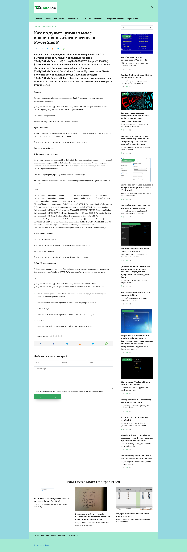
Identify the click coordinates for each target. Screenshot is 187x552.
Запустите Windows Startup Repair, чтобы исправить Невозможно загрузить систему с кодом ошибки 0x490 (137, 339)
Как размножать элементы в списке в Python (135, 293)
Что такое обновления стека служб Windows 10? (135, 250)
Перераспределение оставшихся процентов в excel (132, 514)
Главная (38, 19)
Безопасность (73, 19)
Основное (98, 19)
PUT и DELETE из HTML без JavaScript (134, 418)
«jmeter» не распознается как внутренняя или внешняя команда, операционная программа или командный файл (135, 271)
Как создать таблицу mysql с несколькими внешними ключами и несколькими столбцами (92, 517)
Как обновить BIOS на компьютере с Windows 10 (134, 58)
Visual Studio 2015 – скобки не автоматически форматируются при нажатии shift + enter (137, 438)
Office (48, 19)
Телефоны (59, 19)
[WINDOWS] (137, 53)
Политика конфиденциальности (50, 535)
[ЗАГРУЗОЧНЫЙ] (136, 331)
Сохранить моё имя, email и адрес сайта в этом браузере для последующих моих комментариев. (69, 391)
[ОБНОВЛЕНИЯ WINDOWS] (136, 244)
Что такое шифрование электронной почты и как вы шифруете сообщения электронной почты (135, 117)
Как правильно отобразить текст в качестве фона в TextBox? (51, 499)
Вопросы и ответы (115, 19)
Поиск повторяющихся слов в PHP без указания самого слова (136, 457)
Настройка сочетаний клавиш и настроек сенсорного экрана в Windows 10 (137, 187)
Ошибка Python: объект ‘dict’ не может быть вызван (136, 76)
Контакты (73, 535)
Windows (87, 19)
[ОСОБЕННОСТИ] (136, 180)
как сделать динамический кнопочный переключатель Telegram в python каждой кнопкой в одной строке (135, 140)
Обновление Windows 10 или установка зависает (135, 383)
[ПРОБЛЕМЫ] (137, 377)
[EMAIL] (137, 108)
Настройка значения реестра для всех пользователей (135, 206)
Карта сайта (132, 19)
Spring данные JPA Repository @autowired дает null (136, 401)
